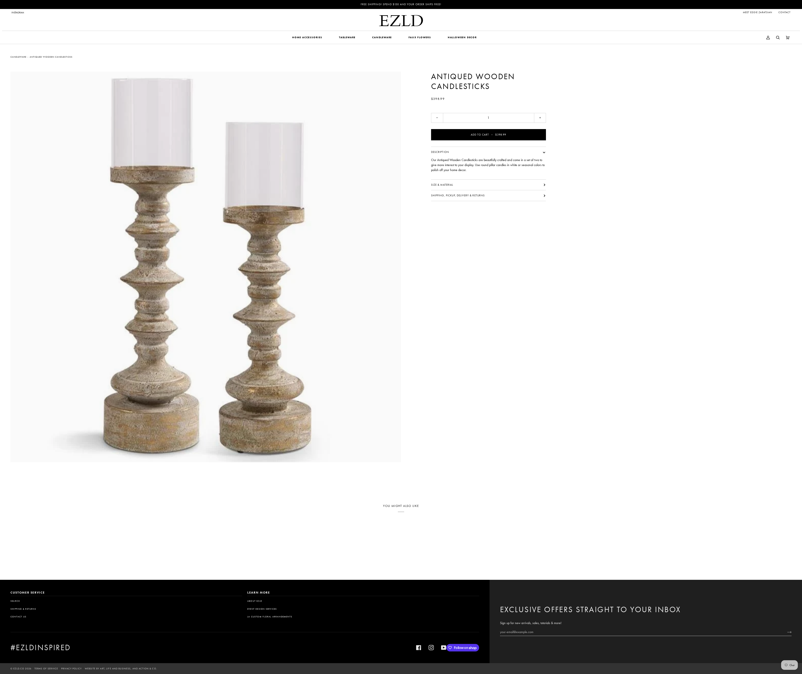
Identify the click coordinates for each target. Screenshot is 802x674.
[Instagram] (431, 647)
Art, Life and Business (115, 668)
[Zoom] (205, 267)
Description (440, 152)
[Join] (786, 632)
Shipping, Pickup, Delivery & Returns (458, 195)
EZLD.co (18, 668)
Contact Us (18, 616)
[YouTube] (443, 647)
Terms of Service (46, 668)
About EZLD (254, 601)
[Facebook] (418, 647)
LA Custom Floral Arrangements (269, 616)
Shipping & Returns (23, 609)
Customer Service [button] (27, 592)
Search (15, 601)
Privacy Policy (71, 668)
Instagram (17, 12)
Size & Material (442, 184)
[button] (307, 37)
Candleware (18, 57)
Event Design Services (262, 609)
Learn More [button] (258, 592)
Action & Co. (148, 668)
